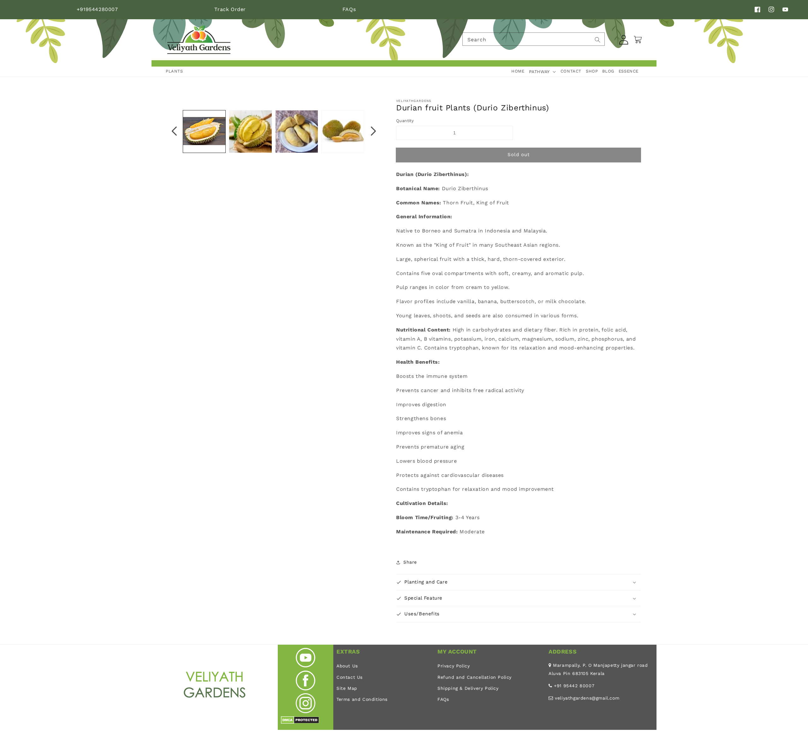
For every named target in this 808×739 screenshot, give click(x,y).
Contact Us (349, 677)
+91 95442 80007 (574, 685)
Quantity (405, 120)
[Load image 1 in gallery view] (204, 131)
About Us (347, 665)
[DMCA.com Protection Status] (300, 722)
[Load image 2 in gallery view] (250, 131)
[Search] (597, 40)
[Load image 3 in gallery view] (296, 131)
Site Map (346, 688)
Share (410, 562)
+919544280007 (97, 9)
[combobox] (533, 39)
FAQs (349, 9)
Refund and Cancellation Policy (474, 677)
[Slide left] (174, 131)
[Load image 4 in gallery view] (342, 131)
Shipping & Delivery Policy (468, 688)
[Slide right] (373, 131)
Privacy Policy (453, 665)
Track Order (230, 9)
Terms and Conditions (362, 699)
